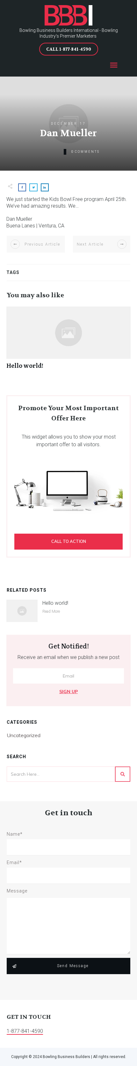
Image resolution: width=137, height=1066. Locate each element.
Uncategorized (23, 735)
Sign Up (68, 691)
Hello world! (68, 341)
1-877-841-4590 (25, 1031)
